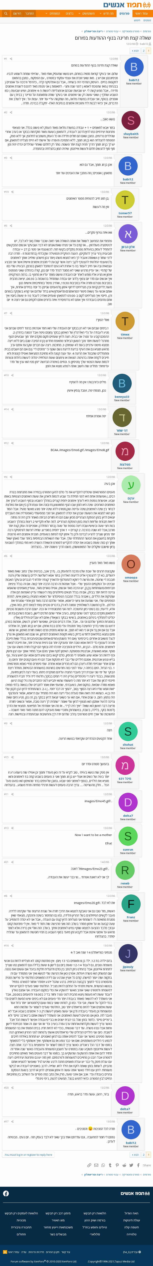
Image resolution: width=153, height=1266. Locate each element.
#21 (6, 862)
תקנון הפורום (52, 1252)
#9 (5, 723)
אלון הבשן (128, 247)
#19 (6, 192)
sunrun (128, 849)
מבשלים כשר (58, 1234)
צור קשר (65, 1252)
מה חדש (109, 13)
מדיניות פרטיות (36, 1252)
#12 (6, 443)
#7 (5, 313)
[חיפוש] (6, 13)
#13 (6, 828)
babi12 (144, 44)
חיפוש (137, 20)
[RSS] (5, 1252)
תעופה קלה (131, 1227)
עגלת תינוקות (131, 1220)
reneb (125, 883)
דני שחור (122, 430)
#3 (5, 158)
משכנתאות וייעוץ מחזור (58, 1227)
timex (125, 334)
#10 (6, 375)
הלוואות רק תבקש (95, 1213)
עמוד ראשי (141, 13)
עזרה (23, 1252)
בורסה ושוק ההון (94, 1220)
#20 (6, 1087)
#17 (6, 1121)
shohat (128, 745)
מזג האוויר (58, 1220)
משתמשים (88, 13)
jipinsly (128, 967)
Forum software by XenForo (44, 1261)
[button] (100, 13)
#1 (5, 58)
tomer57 (125, 213)
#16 (6, 945)
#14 (6, 409)
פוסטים (147, 20)
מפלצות (125, 464)
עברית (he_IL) (130, 1252)
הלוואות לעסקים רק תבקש (21, 1213)
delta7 (128, 816)
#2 (5, 112)
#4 (5, 477)
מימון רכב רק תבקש (58, 1213)
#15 (6, 757)
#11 (6, 794)
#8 (5, 896)
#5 (5, 225)
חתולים (21, 1234)
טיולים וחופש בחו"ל (95, 1227)
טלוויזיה (131, 1234)
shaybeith (131, 134)
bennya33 (122, 397)
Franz (131, 917)
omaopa (131, 577)
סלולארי (95, 1234)
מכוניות (21, 1220)
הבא (136, 50)
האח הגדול (131, 1213)
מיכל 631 (125, 779)
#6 (5, 556)
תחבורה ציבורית (21, 1227)
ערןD (131, 498)
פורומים (124, 13)
